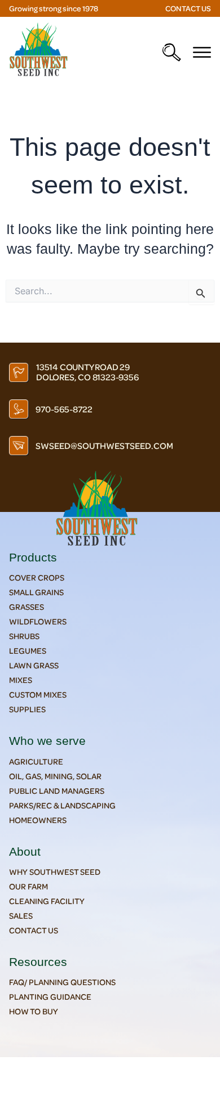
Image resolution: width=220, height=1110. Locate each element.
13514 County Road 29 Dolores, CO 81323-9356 (87, 372)
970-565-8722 (64, 409)
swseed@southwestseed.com (104, 445)
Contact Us (188, 8)
